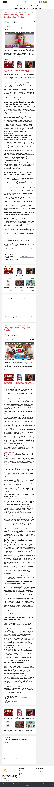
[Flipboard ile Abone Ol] (6, 29)
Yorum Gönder (7, 320)
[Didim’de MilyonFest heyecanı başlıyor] (30, 285)
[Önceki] (38, 2)
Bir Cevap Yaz (7, 295)
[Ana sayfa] (11, 5)
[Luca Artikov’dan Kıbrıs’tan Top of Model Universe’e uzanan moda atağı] (30, 66)
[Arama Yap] (51, 2)
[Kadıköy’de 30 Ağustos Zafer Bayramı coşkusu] (19, 66)
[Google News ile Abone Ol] (7, 27)
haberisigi (8, 21)
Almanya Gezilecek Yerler (9, 452)
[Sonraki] (48, 2)
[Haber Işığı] (27, 2)
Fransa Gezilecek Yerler (8, 170)
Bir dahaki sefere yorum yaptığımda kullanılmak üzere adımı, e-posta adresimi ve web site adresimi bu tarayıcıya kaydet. (20, 317)
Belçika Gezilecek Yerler (8, 133)
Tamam (27, 785)
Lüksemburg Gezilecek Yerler (10, 615)
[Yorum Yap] (22, 28)
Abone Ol (27, 259)
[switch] (9, 2)
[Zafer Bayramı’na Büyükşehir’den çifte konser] (8, 285)
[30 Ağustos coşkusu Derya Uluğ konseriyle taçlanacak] (9, 66)
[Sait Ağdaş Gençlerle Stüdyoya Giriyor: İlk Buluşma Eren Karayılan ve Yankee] (19, 285)
